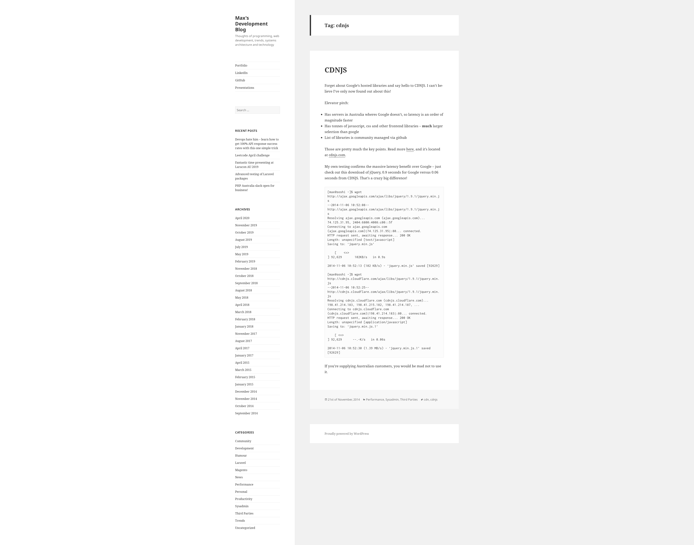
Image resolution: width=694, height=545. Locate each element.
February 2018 (245, 319)
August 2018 (243, 290)
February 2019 (245, 261)
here (410, 149)
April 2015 (242, 363)
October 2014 (244, 406)
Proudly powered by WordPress (347, 434)
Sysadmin (242, 506)
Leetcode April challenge (252, 155)
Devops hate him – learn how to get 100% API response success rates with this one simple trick (257, 143)
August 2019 (243, 240)
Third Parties (244, 513)
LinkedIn (241, 73)
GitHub (240, 80)
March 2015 (243, 370)
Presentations (244, 88)
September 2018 (246, 283)
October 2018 (244, 276)
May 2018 (241, 298)
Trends (240, 521)
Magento (241, 470)
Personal (241, 492)
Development (244, 448)
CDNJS (336, 69)
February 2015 (245, 377)
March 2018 (243, 312)
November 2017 (246, 334)
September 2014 (246, 413)
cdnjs (434, 399)
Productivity (243, 499)
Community (243, 441)
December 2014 (246, 392)
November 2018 (246, 269)
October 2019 (244, 232)
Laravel (240, 463)
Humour (241, 456)
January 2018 (244, 326)
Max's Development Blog (251, 23)
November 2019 (246, 225)
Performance (244, 484)
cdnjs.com (337, 155)
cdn (426, 399)
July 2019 (241, 247)
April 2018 (242, 305)
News (239, 477)
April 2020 (242, 218)
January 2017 (244, 355)
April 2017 (242, 348)
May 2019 (241, 254)
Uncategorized (245, 528)
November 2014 (246, 399)
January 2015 (244, 384)
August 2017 (243, 341)
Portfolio (241, 65)
